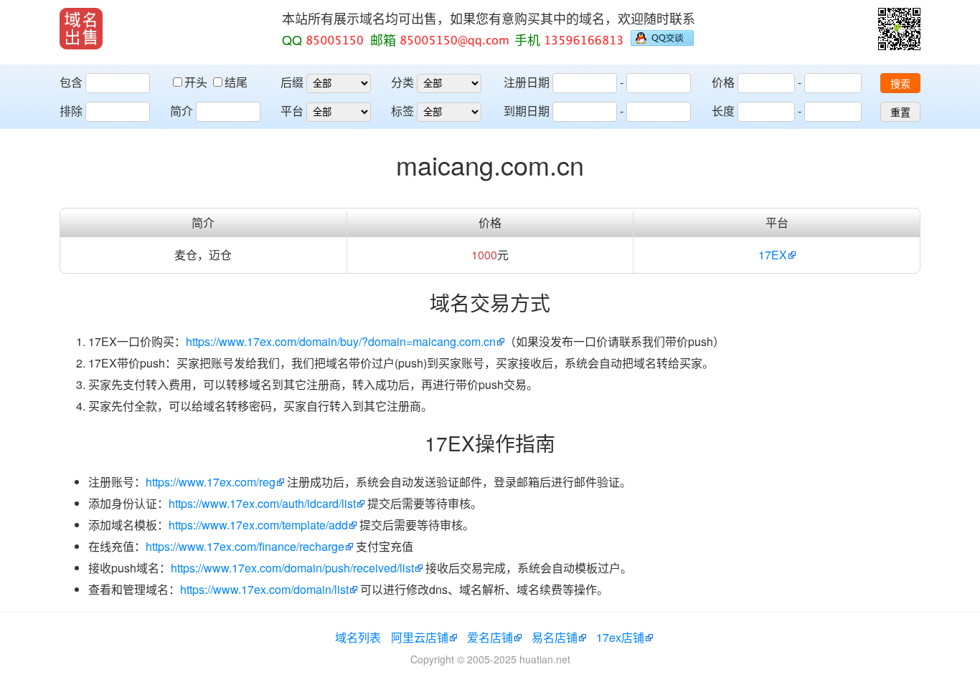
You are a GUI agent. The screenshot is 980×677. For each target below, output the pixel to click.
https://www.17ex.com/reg (210, 482)
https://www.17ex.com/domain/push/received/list (292, 568)
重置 (900, 112)
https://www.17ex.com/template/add (258, 525)
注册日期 (527, 82)
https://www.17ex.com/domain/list (264, 589)
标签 (402, 110)
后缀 (292, 82)
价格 (723, 82)
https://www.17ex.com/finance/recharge (245, 546)
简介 (181, 110)
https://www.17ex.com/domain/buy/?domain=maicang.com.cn (341, 341)
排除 (71, 110)
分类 (402, 82)
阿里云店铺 (419, 637)
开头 (197, 82)
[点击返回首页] (81, 28)
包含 (71, 82)
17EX (772, 254)
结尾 (236, 82)
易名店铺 (555, 637)
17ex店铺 (620, 637)
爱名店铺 (490, 637)
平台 (292, 110)
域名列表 (358, 637)
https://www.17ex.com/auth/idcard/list (262, 503)
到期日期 (527, 110)
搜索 (900, 84)
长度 (723, 110)
